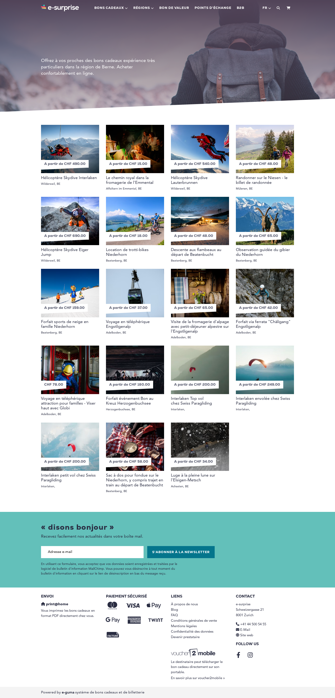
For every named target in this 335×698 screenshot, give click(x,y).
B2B (240, 8)
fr (265, 8)
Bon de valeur (174, 8)
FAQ (174, 615)
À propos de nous (184, 604)
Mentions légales (184, 626)
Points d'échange (213, 8)
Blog (174, 610)
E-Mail (245, 630)
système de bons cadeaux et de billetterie (103, 692)
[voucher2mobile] (194, 653)
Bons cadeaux (109, 8)
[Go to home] (60, 8)
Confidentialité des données (192, 632)
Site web (246, 635)
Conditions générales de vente (194, 621)
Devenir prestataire (185, 637)
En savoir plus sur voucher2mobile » (198, 678)
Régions (141, 8)
